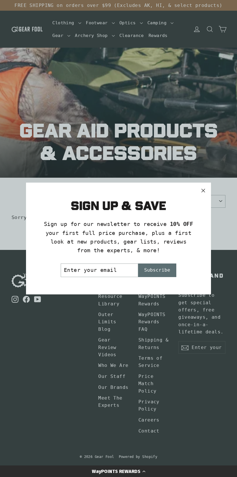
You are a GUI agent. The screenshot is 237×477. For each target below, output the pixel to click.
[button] (118, 471)
